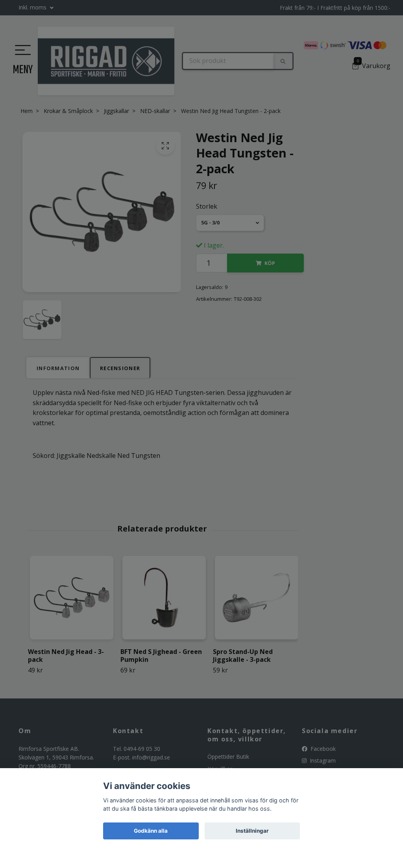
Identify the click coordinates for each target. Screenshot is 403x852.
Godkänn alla (151, 831)
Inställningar (252, 831)
